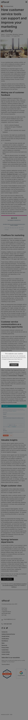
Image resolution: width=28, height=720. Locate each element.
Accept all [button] (14, 364)
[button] (14, 361)
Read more (19, 359)
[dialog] (14, 360)
